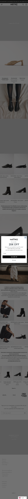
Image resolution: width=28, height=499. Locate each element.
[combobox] (22, 497)
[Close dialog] (25, 238)
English (22, 497)
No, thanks (14, 260)
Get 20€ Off (14, 257)
